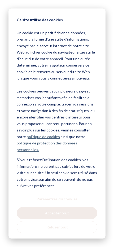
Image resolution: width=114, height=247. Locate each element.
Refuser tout (57, 227)
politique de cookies (43, 136)
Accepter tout (57, 213)
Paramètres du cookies (57, 199)
